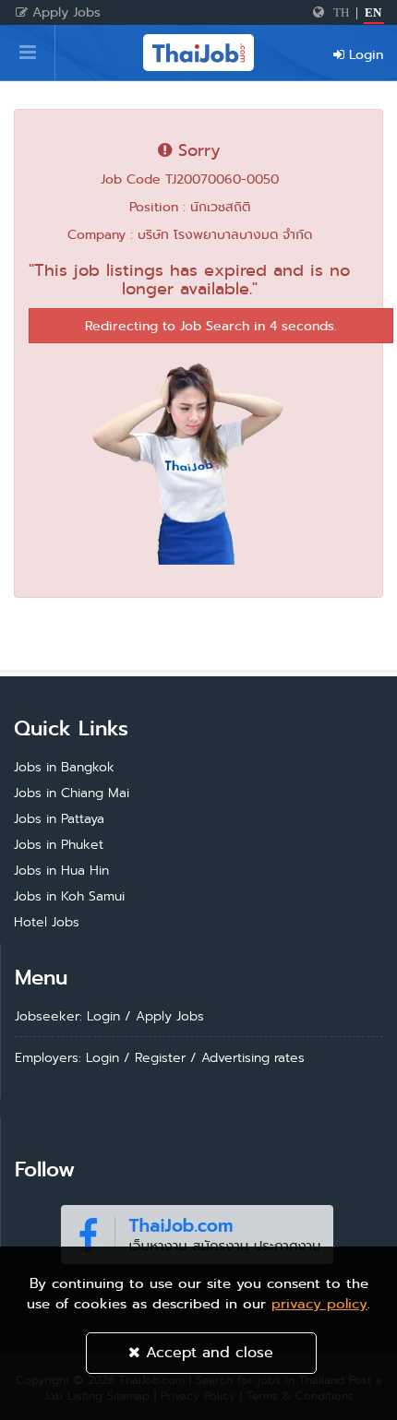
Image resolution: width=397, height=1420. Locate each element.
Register (160, 1057)
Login (363, 54)
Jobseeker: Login (67, 1016)
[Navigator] (27, 52)
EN (373, 12)
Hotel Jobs (46, 922)
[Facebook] (196, 1231)
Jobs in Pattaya (59, 818)
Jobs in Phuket (58, 844)
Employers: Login (67, 1057)
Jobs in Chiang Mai (71, 792)
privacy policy (319, 1304)
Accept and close (206, 1352)
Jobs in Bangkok (64, 767)
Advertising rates (253, 1057)
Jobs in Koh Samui (69, 896)
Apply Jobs (64, 12)
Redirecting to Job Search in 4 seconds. (211, 325)
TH (341, 12)
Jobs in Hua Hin (61, 870)
